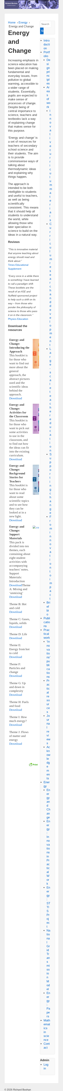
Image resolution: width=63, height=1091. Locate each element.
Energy (23, 22)
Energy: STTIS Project (48, 907)
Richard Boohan (21, 1089)
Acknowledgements (48, 762)
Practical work (47, 633)
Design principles (48, 71)
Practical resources (48, 696)
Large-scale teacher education (50, 399)
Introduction (47, 44)
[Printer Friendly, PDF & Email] (33, 764)
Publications (47, 622)
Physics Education (18, 318)
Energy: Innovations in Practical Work (48, 853)
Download (15, 398)
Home (12, 22)
